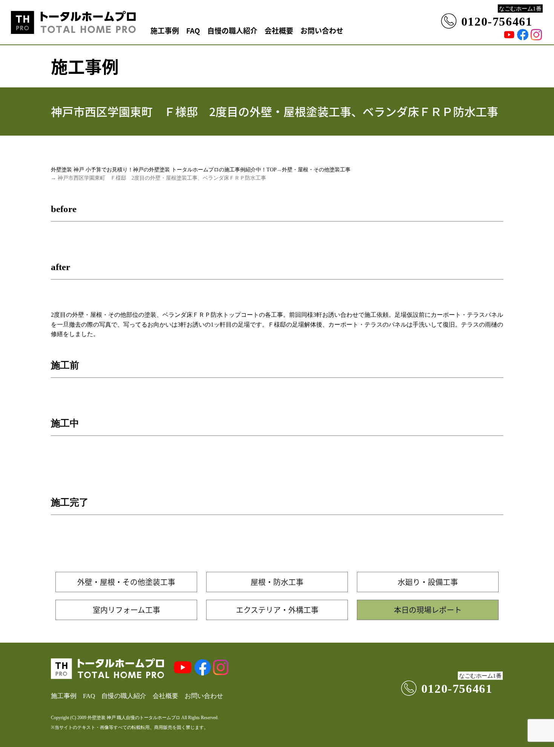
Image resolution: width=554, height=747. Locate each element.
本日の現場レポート (428, 609)
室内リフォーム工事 (126, 609)
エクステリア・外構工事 (277, 609)
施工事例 (164, 30)
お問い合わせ (321, 30)
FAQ (193, 30)
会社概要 (279, 30)
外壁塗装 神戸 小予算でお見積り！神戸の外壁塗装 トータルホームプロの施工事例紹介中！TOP (164, 170)
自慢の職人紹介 (232, 30)
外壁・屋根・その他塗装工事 (316, 170)
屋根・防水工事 (277, 581)
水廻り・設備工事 (428, 581)
